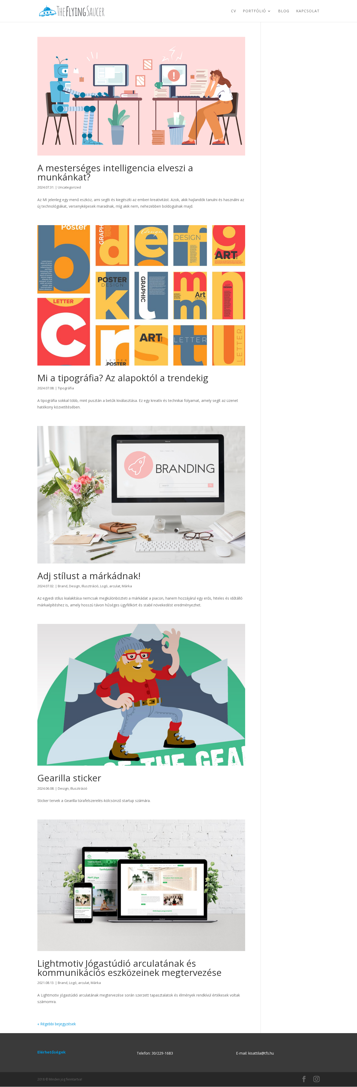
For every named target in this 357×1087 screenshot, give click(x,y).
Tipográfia (66, 388)
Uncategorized (69, 187)
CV (233, 11)
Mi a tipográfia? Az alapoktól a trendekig (122, 378)
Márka (127, 586)
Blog (283, 11)
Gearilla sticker (69, 778)
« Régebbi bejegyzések (56, 1023)
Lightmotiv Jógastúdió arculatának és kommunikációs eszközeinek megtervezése (129, 967)
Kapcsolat (308, 11)
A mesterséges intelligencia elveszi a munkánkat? (115, 172)
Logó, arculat (110, 586)
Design (74, 586)
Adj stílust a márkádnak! (89, 576)
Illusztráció (90, 586)
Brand (62, 586)
